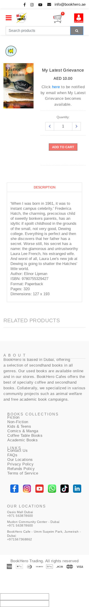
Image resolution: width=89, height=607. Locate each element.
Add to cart (63, 147)
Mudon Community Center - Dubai (33, 522)
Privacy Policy (20, 464)
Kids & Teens (19, 426)
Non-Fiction (17, 422)
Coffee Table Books (24, 435)
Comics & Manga (22, 431)
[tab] (44, 187)
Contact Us (17, 450)
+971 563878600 (20, 515)
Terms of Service (22, 473)
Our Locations (20, 459)
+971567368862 (19, 539)
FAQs (12, 455)
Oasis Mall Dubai (20, 512)
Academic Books (22, 440)
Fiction (13, 417)
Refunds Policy (21, 469)
